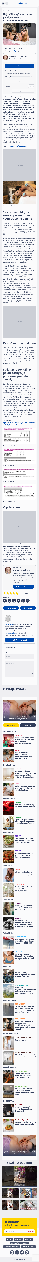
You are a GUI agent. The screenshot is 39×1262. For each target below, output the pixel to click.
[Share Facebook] (5, 601)
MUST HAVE (19, 784)
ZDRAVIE (18, 802)
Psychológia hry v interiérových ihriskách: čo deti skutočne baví (25, 975)
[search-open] (6, 3)
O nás (9, 1239)
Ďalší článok (28, 608)
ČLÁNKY (18, 903)
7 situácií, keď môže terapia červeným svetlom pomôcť (25, 806)
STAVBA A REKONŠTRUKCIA (25, 1037)
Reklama (28, 1239)
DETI (16, 970)
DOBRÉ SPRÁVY (20, 937)
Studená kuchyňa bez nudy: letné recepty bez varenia (25, 1123)
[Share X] (14, 601)
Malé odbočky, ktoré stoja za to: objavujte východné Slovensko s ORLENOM (24, 941)
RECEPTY (18, 836)
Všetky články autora (24, 587)
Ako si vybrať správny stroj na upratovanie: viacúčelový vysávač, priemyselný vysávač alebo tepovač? (25, 1025)
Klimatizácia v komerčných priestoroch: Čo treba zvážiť (25, 1056)
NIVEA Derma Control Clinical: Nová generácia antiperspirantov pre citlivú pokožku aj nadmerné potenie (25, 958)
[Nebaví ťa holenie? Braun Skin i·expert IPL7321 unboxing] (10, 1205)
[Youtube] (17, 1252)
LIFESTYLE (18, 735)
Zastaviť (19, 81)
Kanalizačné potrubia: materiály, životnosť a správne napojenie (23, 1075)
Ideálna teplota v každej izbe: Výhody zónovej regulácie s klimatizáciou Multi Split (24, 1091)
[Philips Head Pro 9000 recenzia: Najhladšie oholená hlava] (28, 1193)
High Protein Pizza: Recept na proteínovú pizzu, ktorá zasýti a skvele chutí (25, 840)
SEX (9, 10)
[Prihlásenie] (3, 3)
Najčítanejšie (11, 725)
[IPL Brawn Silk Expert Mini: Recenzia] (28, 1205)
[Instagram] (12, 1252)
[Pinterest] (27, 1252)
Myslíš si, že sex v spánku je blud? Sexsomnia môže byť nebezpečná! (19, 424)
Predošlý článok (11, 608)
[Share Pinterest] (18, 601)
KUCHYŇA (18, 1105)
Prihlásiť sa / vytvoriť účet (19, 640)
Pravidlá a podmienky (19, 1243)
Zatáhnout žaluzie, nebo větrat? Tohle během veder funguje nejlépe (25, 889)
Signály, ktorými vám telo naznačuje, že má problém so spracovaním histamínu (25, 822)
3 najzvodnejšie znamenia (18, 146)
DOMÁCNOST (20, 884)
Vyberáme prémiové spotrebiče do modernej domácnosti (24, 1109)
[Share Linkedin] (23, 601)
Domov (5, 10)
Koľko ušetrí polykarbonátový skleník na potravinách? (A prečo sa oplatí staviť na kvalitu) (25, 990)
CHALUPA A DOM (21, 1071)
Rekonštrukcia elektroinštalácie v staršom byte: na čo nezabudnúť (25, 1042)
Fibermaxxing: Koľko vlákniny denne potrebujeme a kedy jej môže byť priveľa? (23, 755)
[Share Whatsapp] (9, 601)
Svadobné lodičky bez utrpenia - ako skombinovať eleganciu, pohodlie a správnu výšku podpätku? (25, 774)
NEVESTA (18, 769)
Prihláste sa (9, 624)
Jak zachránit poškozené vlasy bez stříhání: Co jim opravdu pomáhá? (24, 874)
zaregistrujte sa (11, 633)
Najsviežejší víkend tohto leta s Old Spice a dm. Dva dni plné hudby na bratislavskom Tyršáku (24, 740)
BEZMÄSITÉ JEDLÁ (21, 1120)
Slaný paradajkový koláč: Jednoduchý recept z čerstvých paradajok (24, 855)
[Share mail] (28, 601)
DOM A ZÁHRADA (21, 985)
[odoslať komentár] (32, 673)
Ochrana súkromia (11, 1247)
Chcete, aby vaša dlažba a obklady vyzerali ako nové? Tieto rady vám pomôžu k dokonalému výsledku (25, 1009)
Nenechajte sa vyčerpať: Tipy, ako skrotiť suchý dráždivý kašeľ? (24, 907)
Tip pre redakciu (29, 1247)
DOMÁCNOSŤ (20, 1004)
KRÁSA (17, 750)
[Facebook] (22, 1252)
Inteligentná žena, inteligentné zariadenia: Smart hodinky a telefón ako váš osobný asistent (24, 923)
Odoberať (31, 1231)
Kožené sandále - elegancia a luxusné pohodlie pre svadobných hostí (25, 788)
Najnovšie (28, 725)
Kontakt (18, 1239)
